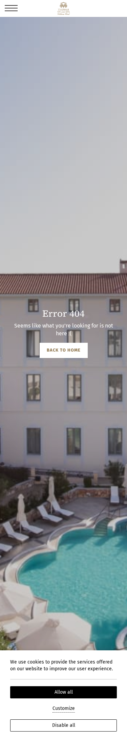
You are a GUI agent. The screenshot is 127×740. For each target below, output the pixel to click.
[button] (11, 8)
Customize (63, 708)
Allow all (64, 692)
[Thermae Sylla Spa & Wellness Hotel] (63, 8)
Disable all (63, 725)
